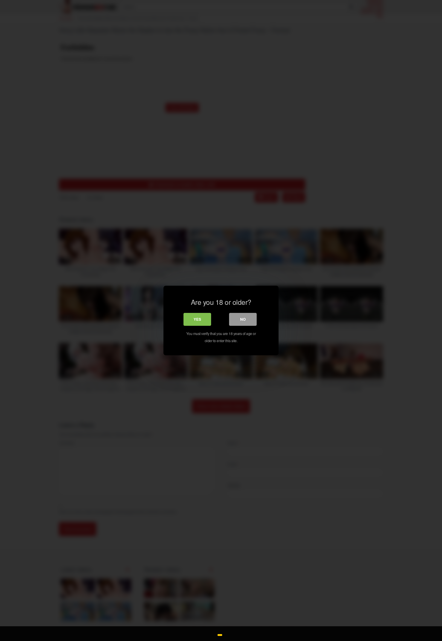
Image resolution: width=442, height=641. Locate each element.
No (243, 319)
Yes (197, 319)
